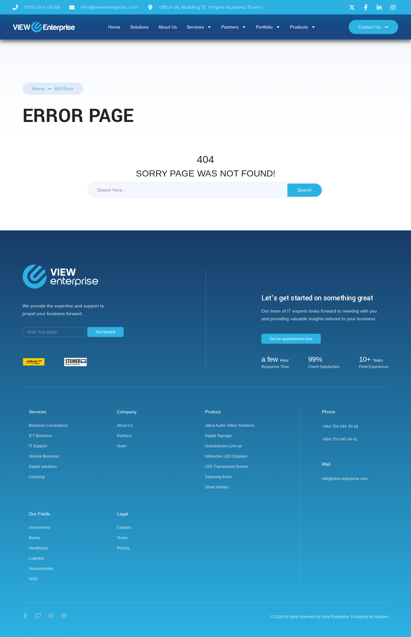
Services (195, 27)
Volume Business (44, 456)
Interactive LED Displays (226, 456)
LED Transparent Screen (226, 467)
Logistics (36, 558)
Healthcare (38, 548)
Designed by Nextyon (370, 617)
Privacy (123, 548)
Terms (122, 538)
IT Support (38, 446)
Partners (230, 27)
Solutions (139, 27)
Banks (34, 538)
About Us (167, 27)
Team (122, 446)
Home (114, 27)
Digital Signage (218, 436)
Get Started (105, 332)
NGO (33, 579)
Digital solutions (43, 467)
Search (304, 190)
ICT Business (40, 436)
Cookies (124, 527)
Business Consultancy (48, 425)
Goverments (39, 527)
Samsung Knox (218, 477)
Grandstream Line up (223, 446)
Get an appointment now (291, 339)
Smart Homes (217, 487)
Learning (37, 477)
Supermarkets (41, 569)
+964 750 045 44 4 (338, 439)
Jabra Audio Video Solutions (229, 425)
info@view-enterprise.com (345, 479)
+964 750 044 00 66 (340, 426)
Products (299, 27)
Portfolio (264, 27)
